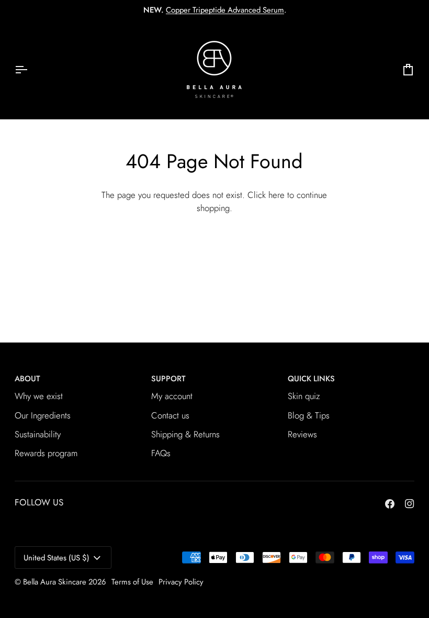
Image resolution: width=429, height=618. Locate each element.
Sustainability (38, 434)
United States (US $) (56, 558)
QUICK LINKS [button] (311, 378)
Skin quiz (304, 396)
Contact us (170, 415)
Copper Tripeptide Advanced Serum (225, 10)
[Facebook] (389, 504)
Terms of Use (132, 582)
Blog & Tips (309, 415)
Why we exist (39, 396)
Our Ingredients (43, 415)
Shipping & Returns (185, 434)
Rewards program (46, 453)
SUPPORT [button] (168, 378)
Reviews (302, 434)
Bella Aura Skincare (54, 582)
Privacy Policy (181, 582)
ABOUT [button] (27, 378)
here (276, 195)
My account (172, 396)
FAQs (161, 453)
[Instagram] (409, 504)
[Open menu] (30, 69)
